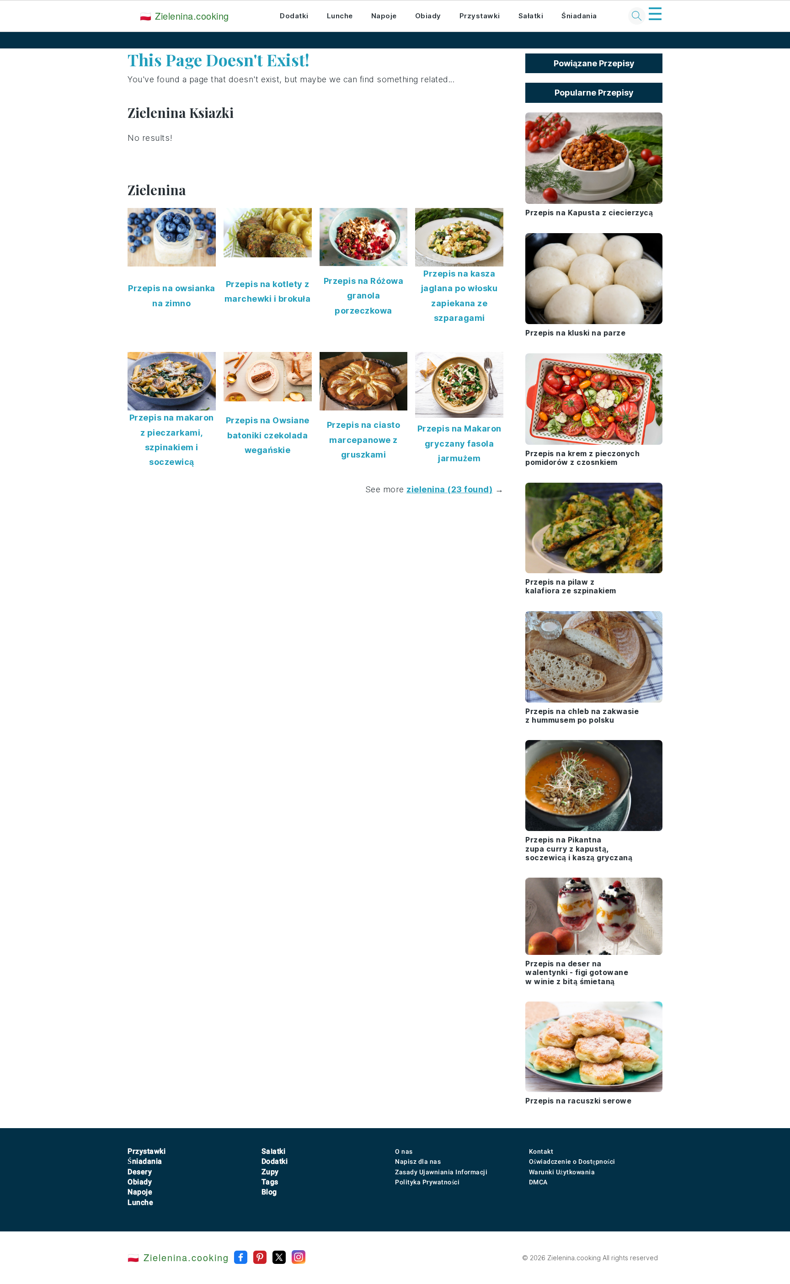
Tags (270, 1181)
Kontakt (541, 1151)
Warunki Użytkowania (562, 1172)
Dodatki (294, 15)
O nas (404, 1151)
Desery (140, 1171)
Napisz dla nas (418, 1161)
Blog (269, 1192)
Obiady (428, 15)
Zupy (270, 1171)
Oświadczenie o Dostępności (572, 1161)
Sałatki (531, 15)
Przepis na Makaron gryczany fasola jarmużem (459, 443)
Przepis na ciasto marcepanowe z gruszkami (363, 439)
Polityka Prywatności (427, 1182)
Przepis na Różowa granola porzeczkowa (364, 295)
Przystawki (479, 15)
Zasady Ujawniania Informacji (441, 1172)
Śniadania (579, 15)
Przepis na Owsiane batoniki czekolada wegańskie (268, 435)
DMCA (538, 1182)
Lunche (340, 15)
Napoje (384, 15)
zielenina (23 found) (449, 489)
